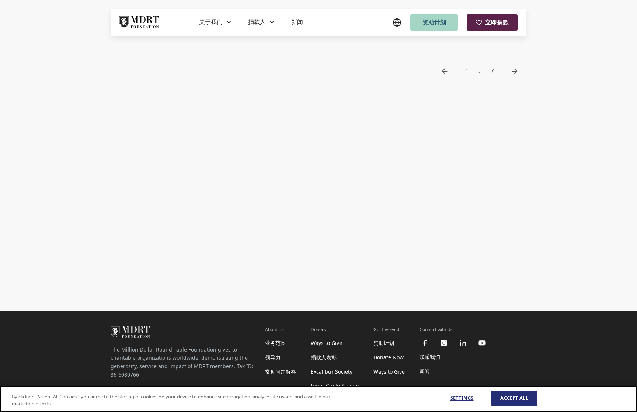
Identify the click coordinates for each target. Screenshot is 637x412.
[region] (318, 399)
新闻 (297, 22)
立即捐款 (497, 22)
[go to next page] (515, 71)
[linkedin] (463, 343)
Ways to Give (326, 342)
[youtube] (482, 343)
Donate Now (388, 357)
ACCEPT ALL (514, 398)
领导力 (273, 357)
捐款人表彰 (324, 357)
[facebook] (425, 343)
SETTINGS (462, 398)
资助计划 (434, 22)
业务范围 (275, 342)
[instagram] (444, 343)
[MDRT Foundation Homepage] (139, 22)
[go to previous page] (445, 71)
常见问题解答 (280, 371)
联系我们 (430, 356)
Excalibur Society (331, 371)
